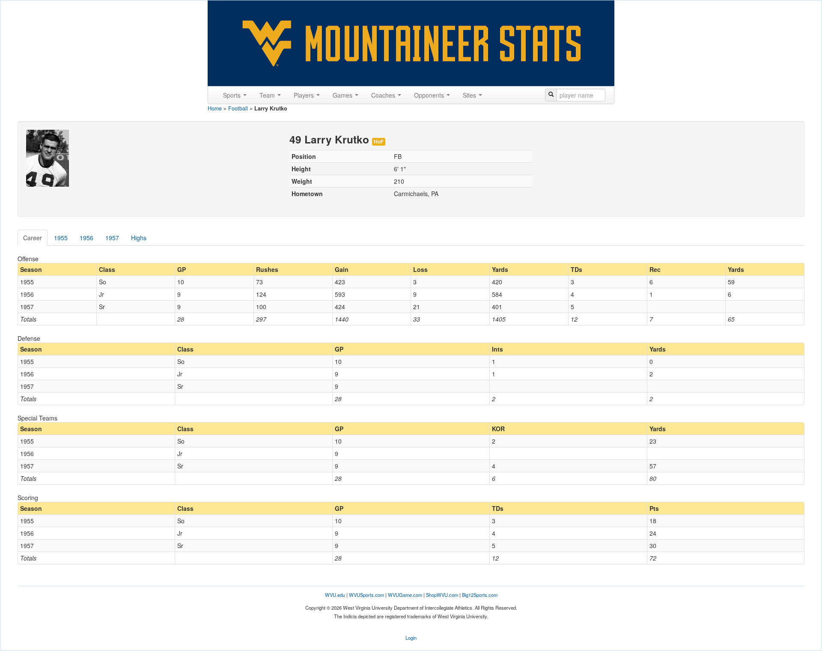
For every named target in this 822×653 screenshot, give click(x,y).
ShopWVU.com (442, 594)
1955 (61, 237)
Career (32, 237)
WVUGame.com (405, 594)
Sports (232, 95)
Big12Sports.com (479, 594)
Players (305, 95)
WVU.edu (335, 594)
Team (268, 95)
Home (215, 108)
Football (238, 108)
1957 (112, 237)
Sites (470, 95)
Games (343, 95)
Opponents (430, 95)
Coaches (384, 95)
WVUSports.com (366, 594)
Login (411, 637)
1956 (86, 237)
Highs (138, 237)
